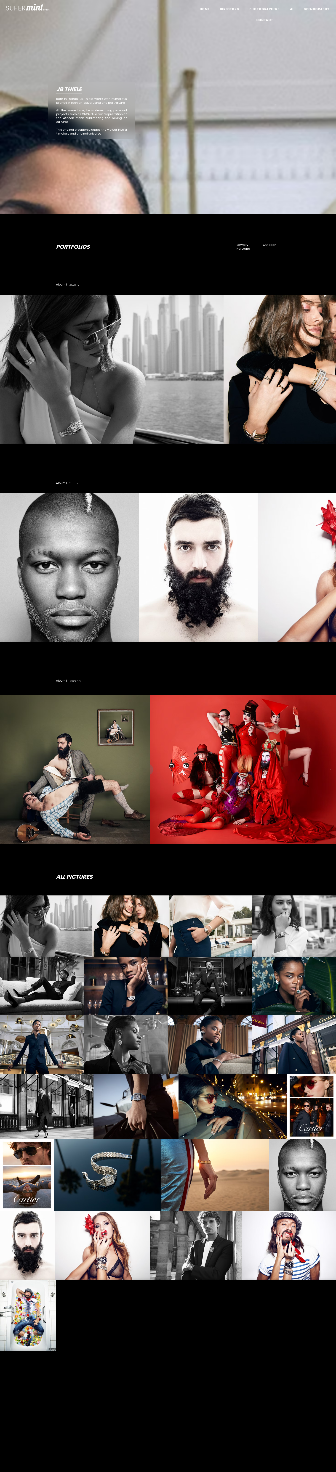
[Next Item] (330, 369)
